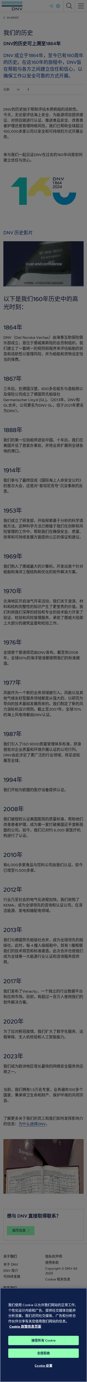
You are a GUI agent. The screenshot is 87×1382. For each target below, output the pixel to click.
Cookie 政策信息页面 (25, 1327)
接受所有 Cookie (43, 1340)
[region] (43, 1335)
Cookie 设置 (43, 1366)
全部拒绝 (43, 1353)
